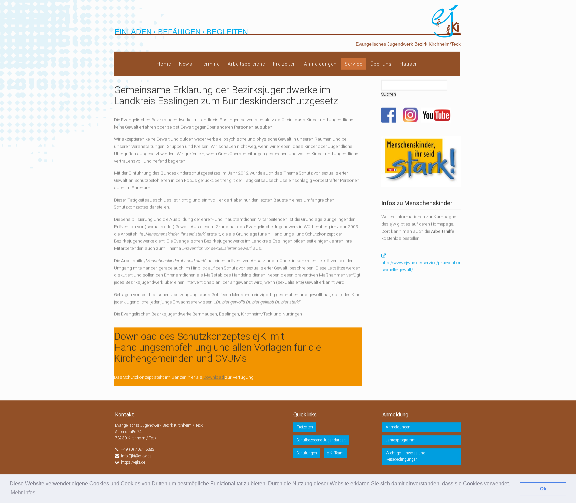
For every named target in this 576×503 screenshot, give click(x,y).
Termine (210, 64)
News (185, 64)
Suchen (388, 94)
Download (214, 377)
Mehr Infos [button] (23, 492)
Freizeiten (284, 64)
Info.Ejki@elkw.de (136, 456)
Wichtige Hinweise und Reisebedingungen (405, 456)
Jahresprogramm (401, 440)
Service (353, 64)
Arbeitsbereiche (246, 64)
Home (164, 64)
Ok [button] (543, 488)
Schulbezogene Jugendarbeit (321, 440)
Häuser (408, 64)
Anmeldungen (320, 64)
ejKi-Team (335, 453)
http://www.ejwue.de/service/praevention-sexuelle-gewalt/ (422, 266)
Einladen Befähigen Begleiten (181, 32)
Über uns (381, 64)
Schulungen (307, 453)
